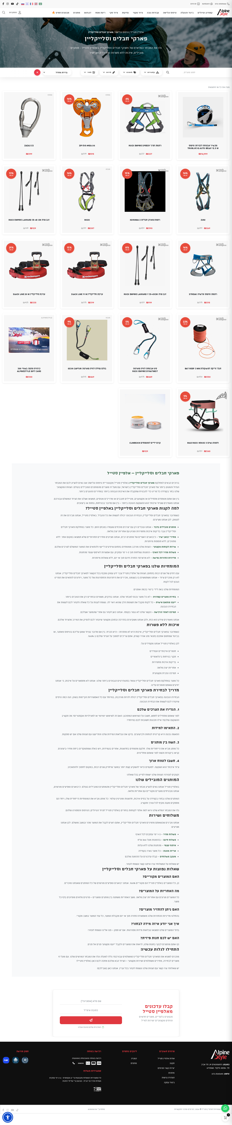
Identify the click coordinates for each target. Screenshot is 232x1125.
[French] (31, 4)
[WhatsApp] (225, 1108)
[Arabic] (40, 4)
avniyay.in (92, 1109)
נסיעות (125, 12)
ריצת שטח (100, 12)
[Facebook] (3, 4)
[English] (36, 4)
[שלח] (91, 1020)
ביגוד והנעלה (187, 12)
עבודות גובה (153, 12)
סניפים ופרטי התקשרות (184, 1109)
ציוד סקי (113, 12)
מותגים (76, 12)
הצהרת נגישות (168, 1077)
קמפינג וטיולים (205, 12)
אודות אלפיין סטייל (166, 1058)
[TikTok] (17, 4)
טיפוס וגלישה (169, 12)
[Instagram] (7, 4)
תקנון (172, 1063)
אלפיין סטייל (137, 32)
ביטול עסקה (169, 1082)
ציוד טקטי (138, 12)
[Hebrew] (27, 4)
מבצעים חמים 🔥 (60, 12)
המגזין (134, 1058)
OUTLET (87, 12)
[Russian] (23, 4)
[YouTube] (12, 4)
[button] (223, 154)
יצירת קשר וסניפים (166, 1068)
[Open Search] (3, 12)
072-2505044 (217, 1073)
